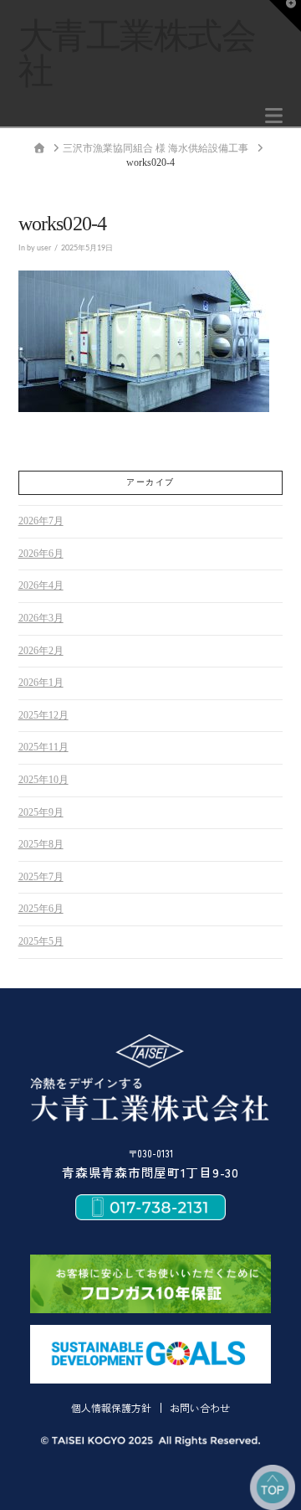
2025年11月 (43, 747)
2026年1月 (41, 682)
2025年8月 (41, 844)
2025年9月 (41, 812)
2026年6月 (41, 553)
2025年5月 (41, 941)
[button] (274, 116)
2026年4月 (41, 585)
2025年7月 (41, 877)
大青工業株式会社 (137, 53)
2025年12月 (43, 715)
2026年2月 (41, 651)
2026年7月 (41, 521)
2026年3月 (41, 618)
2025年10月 (43, 780)
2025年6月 (41, 909)
